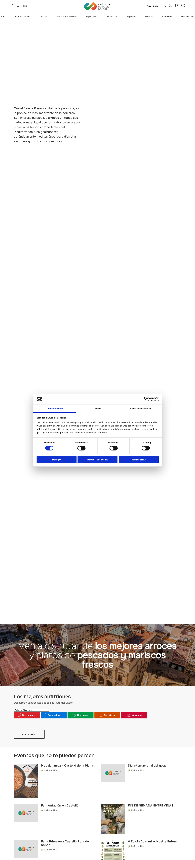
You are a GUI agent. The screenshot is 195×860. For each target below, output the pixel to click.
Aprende (137, 715)
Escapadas (112, 16)
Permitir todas (138, 459)
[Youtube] (183, 5)
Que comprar (29, 715)
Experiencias (92, 16)
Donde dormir (55, 715)
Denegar (56, 459)
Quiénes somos (22, 16)
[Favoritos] (11, 5)
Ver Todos (29, 734)
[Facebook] (165, 5)
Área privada (152, 6)
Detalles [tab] (98, 408)
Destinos (43, 16)
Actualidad (167, 16)
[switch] (81, 448)
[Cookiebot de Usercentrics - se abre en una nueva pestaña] (146, 399)
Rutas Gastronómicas (67, 16)
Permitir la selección (97, 459)
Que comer (83, 715)
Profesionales (187, 16)
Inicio (3, 16)
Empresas (131, 16)
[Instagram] (176, 5)
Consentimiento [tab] (55, 408)
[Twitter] (170, 5)
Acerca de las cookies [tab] (140, 408)
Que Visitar (110, 715)
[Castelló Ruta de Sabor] (97, 6)
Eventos (149, 16)
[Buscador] (18, 5)
